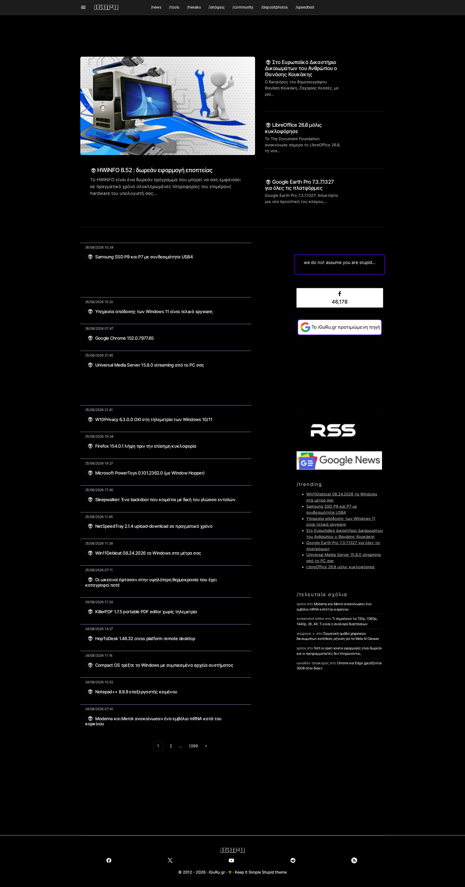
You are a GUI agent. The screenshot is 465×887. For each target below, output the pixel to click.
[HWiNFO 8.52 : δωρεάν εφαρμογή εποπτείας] (167, 106)
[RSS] (354, 860)
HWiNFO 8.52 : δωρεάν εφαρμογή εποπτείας (154, 170)
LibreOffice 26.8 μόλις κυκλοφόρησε (293, 128)
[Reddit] (292, 860)
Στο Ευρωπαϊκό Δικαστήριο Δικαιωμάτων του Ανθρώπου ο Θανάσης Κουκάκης (301, 68)
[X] (170, 860)
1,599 (193, 745)
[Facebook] (109, 860)
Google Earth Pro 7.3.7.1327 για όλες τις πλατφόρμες (299, 185)
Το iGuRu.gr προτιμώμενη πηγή (345, 327)
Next (206, 746)
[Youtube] (231, 860)
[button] (83, 7)
